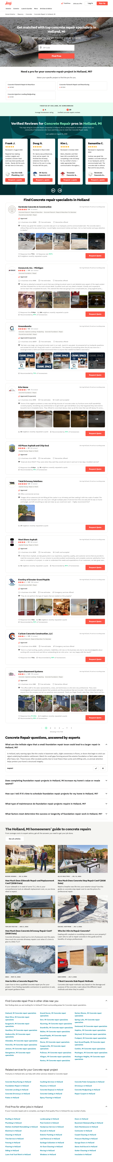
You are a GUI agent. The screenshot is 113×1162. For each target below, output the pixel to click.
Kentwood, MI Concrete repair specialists (91, 1026)
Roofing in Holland (12, 1119)
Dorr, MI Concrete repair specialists (54, 1020)
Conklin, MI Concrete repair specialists (90, 1049)
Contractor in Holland (83, 1131)
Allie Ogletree (64, 876)
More (36, 9)
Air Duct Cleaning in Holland (51, 1146)
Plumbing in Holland (13, 1123)
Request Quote (95, 256)
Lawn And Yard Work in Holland (18, 1154)
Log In (90, 3)
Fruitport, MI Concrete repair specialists (90, 1038)
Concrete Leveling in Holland (16, 1090)
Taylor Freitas (11, 927)
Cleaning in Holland (13, 1135)
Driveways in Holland (83, 1086)
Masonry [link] (20, 14)
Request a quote (15, 180)
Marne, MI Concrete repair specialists (55, 1042)
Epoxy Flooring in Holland (50, 1097)
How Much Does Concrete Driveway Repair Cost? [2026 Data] (28, 932)
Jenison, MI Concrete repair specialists (20, 1049)
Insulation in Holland (83, 1154)
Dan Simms (62, 977)
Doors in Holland (81, 1119)
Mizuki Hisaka (10, 876)
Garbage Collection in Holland (52, 1142)
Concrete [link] (29, 14)
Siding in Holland (12, 1150)
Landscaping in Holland (49, 1119)
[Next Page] (71, 728)
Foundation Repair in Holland (17, 1086)
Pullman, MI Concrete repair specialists (55, 1052)
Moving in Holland (47, 1150)
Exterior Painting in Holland (51, 1135)
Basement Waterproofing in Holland (89, 1123)
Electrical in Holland (13, 1131)
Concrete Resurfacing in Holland (18, 1082)
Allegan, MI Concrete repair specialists (55, 1056)
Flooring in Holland (13, 1146)
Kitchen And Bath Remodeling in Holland (21, 1127)
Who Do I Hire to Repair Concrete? (74, 931)
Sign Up (102, 3)
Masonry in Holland (48, 1086)
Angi (7, 977)
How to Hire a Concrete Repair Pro (21, 981)
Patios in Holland (12, 1097)
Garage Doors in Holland (84, 1142)
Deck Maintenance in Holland (86, 1127)
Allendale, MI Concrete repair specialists (21, 1041)
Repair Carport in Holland (85, 1094)
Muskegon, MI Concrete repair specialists (91, 1052)
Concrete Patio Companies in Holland (89, 1082)
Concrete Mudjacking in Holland (87, 1090)
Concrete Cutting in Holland (51, 1094)
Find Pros (56, 56)
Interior (8, 9)
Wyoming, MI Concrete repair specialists (56, 1023)
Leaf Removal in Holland (50, 1139)
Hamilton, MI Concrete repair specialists (21, 1030)
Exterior (16, 9)
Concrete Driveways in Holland (17, 1094)
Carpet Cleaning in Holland (85, 1135)
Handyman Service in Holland (52, 1127)
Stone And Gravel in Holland (86, 1146)
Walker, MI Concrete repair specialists (55, 1031)
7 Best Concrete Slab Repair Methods (75, 981)
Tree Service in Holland (14, 1139)
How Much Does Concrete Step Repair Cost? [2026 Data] (82, 882)
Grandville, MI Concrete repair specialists (56, 1027)
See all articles (15, 839)
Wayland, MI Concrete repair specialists (90, 1034)
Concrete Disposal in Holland (51, 1090)
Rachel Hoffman (64, 927)
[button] (26, 241)
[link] (7, 174)
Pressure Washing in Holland (86, 1139)
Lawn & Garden (26, 9)
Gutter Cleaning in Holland (85, 1150)
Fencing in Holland (12, 1142)
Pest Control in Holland (49, 1123)
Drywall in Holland (47, 1131)
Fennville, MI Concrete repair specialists (21, 1045)
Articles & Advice (46, 9)
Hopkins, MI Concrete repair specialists (90, 1030)
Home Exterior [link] (10, 14)
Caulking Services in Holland (51, 1082)
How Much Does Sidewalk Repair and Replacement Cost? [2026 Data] (29, 882)
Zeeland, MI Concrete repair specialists (20, 1013)
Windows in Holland (48, 1154)
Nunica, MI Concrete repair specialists (55, 1060)
